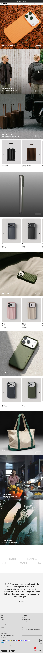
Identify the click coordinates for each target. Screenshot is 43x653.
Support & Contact (4, 633)
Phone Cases (3, 621)
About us (23, 617)
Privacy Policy (24, 621)
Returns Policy (3, 631)
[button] (31, 3)
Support (2, 627)
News (2, 617)
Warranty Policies (25, 623)
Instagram (10, 645)
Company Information (26, 624)
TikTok (17, 645)
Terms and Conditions (26, 619)
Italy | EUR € (40, 643)
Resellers (2, 623)
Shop (2, 615)
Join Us (23, 627)
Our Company (25, 615)
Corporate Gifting (4, 624)
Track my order (3, 637)
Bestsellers (2, 619)
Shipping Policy (3, 629)
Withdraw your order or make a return (8, 635)
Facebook (2, 645)
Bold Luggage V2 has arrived (21, 1)
